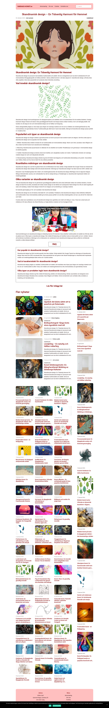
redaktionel (90, 18)
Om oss (51, 6)
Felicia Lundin (56, 339)
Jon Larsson (29, 18)
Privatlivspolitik (56, 705)
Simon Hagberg (55, 318)
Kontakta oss (64, 6)
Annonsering (43, 6)
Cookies (57, 6)
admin (54, 297)
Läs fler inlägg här (55, 286)
